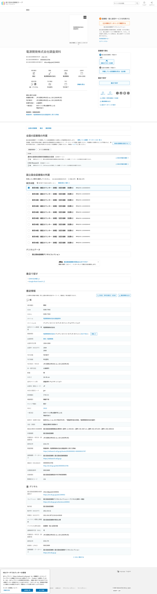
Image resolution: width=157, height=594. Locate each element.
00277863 (84, 334)
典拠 (93, 334)
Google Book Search (36, 281)
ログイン (151, 5)
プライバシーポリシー (69, 588)
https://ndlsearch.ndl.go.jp (52, 458)
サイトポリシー (82, 588)
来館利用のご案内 (63, 183)
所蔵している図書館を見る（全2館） (114, 71)
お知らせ (58, 588)
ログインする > (103, 41)
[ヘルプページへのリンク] (78, 44)
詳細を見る (81, 84)
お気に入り (103, 94)
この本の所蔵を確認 (121, 158)
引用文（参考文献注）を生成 (110, 98)
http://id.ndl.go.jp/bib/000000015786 (55, 466)
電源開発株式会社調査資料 (52, 318)
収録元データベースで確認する (115, 23)
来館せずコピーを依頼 (107, 63)
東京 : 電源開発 (48, 339)
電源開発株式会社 (49, 334)
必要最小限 (27, 590)
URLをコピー (110, 94)
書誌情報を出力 (106, 101)
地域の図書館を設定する (121, 143)
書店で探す (114, 83)
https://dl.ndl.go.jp (49, 553)
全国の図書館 (32, 128)
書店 (41, 128)
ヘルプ (144, 5)
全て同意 (41, 590)
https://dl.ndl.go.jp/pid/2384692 (54, 495)
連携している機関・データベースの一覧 (89, 140)
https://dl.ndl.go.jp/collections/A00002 (56, 502)
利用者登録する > (104, 38)
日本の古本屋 (33, 279)
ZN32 (45, 408)
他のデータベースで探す (109, 105)
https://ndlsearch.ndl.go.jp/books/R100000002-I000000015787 (64, 451)
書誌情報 (48, 128)
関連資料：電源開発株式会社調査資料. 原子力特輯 (42, 114)
